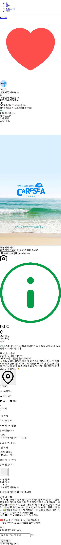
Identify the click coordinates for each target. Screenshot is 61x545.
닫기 (3, 89)
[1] (1, 123)
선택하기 (5, 540)
